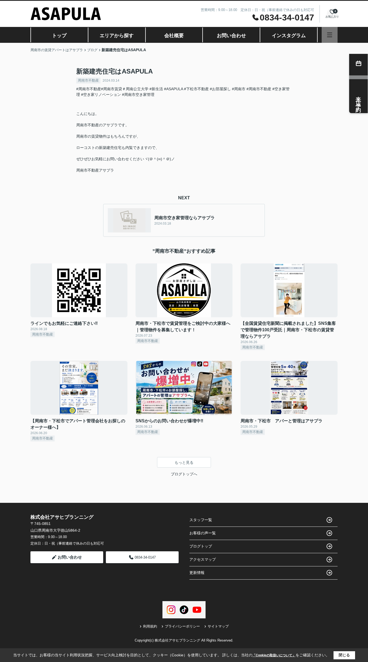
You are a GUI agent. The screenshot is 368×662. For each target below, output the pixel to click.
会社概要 (174, 35)
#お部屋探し (220, 89)
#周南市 (238, 89)
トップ (59, 35)
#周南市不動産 (259, 89)
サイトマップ (218, 626)
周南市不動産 (88, 80)
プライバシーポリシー (182, 626)
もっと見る (184, 462)
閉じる (344, 655)
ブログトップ (200, 546)
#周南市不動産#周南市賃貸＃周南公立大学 (112, 89)
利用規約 (150, 626)
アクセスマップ (202, 559)
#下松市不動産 (196, 89)
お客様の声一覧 (202, 533)
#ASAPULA (173, 89)
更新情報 (196, 572)
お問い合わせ (231, 35)
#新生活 (156, 89)
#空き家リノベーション (101, 94)
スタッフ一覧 (200, 520)
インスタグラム (289, 35)
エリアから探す (117, 35)
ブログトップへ (184, 474)
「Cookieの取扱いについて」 (274, 655)
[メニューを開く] (329, 35)
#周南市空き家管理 (138, 94)
